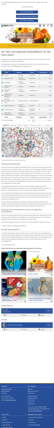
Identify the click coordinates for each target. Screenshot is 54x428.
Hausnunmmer (43, 72)
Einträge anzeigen (8, 70)
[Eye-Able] (44, 25)
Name (6, 72)
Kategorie (19, 72)
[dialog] (27, 12)
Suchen (38, 70)
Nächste (50, 120)
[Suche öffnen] (47, 25)
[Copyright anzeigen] (52, 41)
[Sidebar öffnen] (51, 25)
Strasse (32, 72)
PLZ (50, 72)
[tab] (9, 315)
